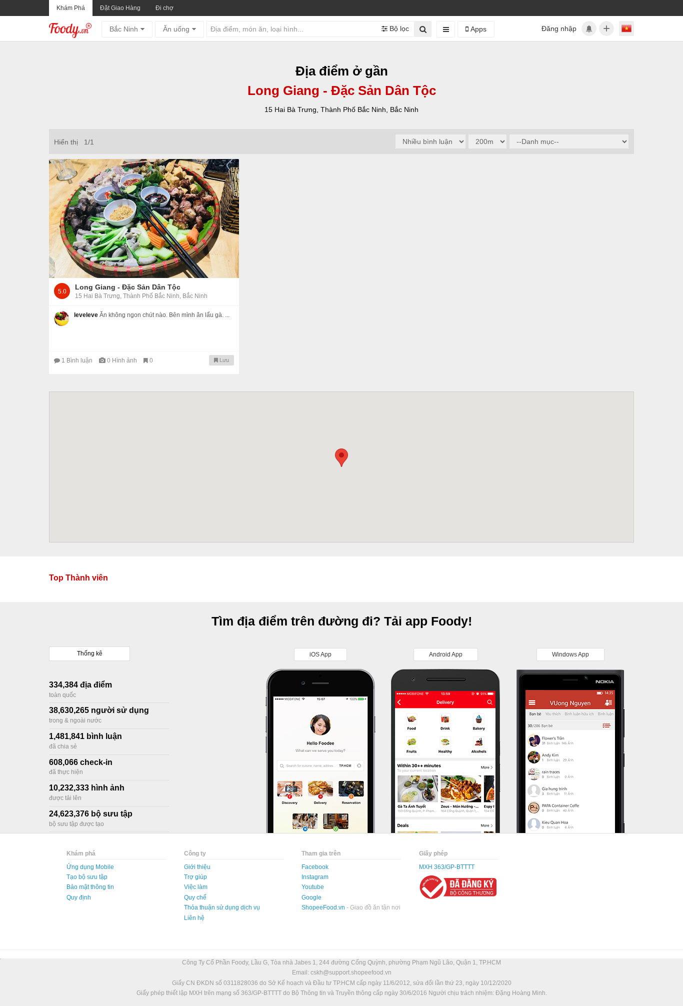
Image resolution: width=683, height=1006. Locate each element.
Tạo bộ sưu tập (87, 877)
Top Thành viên (78, 578)
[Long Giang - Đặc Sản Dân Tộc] (144, 218)
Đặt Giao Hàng (120, 8)
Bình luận (78, 360)
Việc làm (196, 887)
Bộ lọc (398, 28)
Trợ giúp (195, 877)
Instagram (315, 877)
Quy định (78, 897)
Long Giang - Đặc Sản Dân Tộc (127, 287)
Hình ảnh (122, 360)
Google (312, 897)
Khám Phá (70, 8)
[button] (341, 457)
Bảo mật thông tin (90, 887)
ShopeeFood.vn (324, 907)
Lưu (223, 360)
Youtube (313, 887)
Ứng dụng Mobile (90, 867)
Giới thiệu (197, 867)
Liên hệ (194, 918)
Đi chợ (165, 8)
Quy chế (195, 897)
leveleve (86, 315)
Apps (477, 29)
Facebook (315, 867)
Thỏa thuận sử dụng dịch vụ (222, 907)
